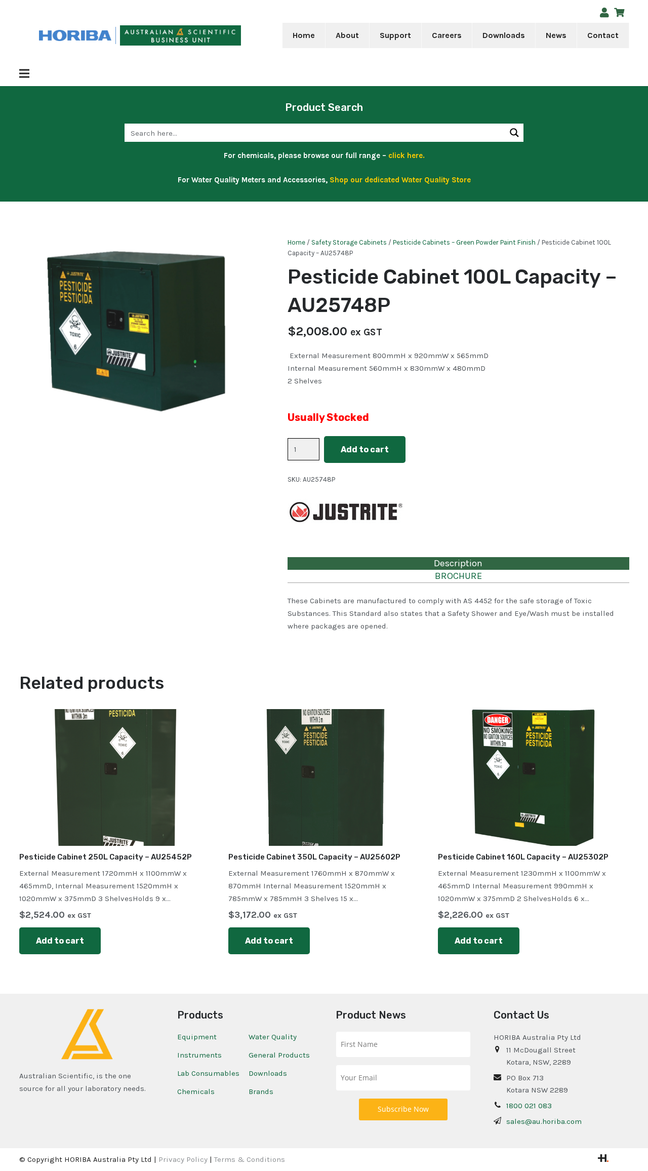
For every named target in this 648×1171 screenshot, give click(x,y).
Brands (261, 1091)
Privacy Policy (183, 1159)
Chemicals (196, 1091)
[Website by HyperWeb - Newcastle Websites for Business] (603, 1159)
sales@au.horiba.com (544, 1121)
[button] (366, 35)
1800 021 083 (529, 1105)
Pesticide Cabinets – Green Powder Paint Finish (464, 242)
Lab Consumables (208, 1073)
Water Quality (273, 1036)
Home (296, 242)
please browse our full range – (350, 155)
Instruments (199, 1055)
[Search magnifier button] (514, 132)
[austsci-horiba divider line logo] (115, 35)
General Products (279, 1055)
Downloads (268, 1073)
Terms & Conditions (249, 1159)
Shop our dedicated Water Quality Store (400, 179)
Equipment (197, 1036)
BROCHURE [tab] (458, 575)
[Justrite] (345, 513)
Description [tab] (458, 563)
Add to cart (365, 449)
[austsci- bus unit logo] (180, 35)
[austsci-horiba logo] (75, 36)
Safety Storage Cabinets (349, 242)
